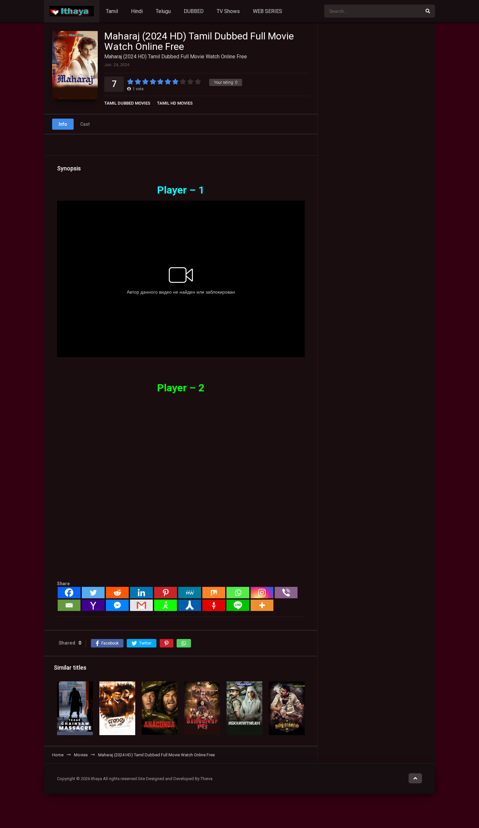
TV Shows (228, 11)
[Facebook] (69, 592)
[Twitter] (93, 592)
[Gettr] (213, 605)
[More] (262, 605)
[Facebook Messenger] (117, 605)
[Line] (237, 605)
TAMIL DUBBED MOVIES (127, 103)
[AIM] (165, 605)
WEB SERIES (267, 11)
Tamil (112, 11)
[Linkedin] (141, 592)
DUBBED (194, 11)
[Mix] (213, 592)
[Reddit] (117, 592)
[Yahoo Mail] (93, 605)
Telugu (163, 11)
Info (63, 124)
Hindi (137, 11)
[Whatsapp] (237, 592)
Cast (85, 124)
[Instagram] (262, 592)
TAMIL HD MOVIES (175, 103)
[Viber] (286, 592)
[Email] (69, 605)
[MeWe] (189, 592)
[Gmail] (141, 605)
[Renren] (189, 605)
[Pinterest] (165, 592)
